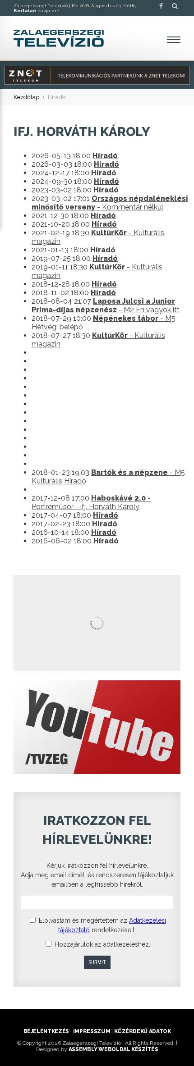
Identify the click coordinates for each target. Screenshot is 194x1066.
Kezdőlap (26, 97)
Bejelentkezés (46, 1031)
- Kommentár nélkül (110, 202)
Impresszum (91, 1031)
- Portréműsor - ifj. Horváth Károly (91, 502)
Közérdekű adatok (142, 1031)
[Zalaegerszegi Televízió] (58, 38)
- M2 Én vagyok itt (106, 305)
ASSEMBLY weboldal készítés (113, 1049)
